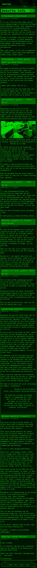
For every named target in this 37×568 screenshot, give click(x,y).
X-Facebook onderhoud (13, 16)
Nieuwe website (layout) (15, 416)
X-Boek (6, 175)
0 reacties (14, 18)
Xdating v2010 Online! (14, 536)
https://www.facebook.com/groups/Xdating (20, 391)
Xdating (6, 4)
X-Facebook (5, 91)
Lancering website (12, 309)
